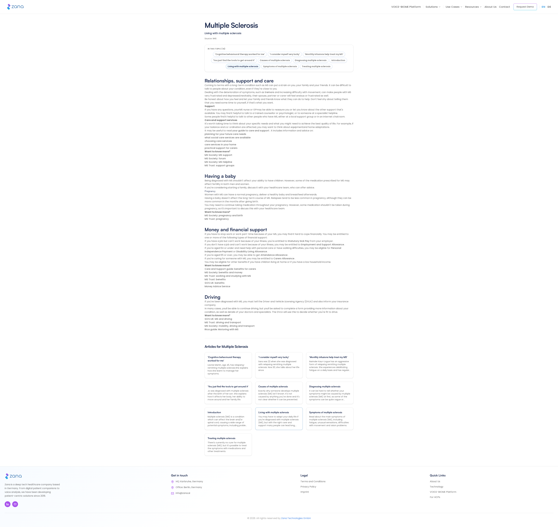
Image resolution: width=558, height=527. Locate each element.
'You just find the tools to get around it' (234, 60)
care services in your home (220, 144)
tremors (270, 92)
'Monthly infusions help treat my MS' (324, 54)
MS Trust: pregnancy (217, 219)
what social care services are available (228, 137)
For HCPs (435, 497)
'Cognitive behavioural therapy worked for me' (240, 54)
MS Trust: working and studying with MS (228, 276)
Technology (436, 486)
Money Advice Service (217, 286)
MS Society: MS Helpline (218, 162)
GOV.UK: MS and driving (218, 319)
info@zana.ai (183, 493)
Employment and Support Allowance (323, 244)
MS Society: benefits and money (223, 272)
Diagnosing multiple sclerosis (311, 60)
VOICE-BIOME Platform (406, 7)
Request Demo (525, 6)
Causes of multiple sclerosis (275, 60)
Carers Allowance (284, 258)
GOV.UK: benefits (215, 283)
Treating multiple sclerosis (316, 66)
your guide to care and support (251, 130)
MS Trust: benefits (215, 279)
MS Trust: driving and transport (223, 322)
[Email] (15, 504)
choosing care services (218, 141)
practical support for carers (221, 148)
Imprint (305, 492)
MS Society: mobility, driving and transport (230, 326)
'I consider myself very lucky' (285, 54)
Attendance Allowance (274, 255)
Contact (504, 7)
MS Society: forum (215, 158)
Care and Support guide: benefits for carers (230, 269)
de (549, 7)
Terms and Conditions (313, 481)
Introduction (338, 60)
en (543, 7)
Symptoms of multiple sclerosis (280, 66)
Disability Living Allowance (252, 251)
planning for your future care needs (225, 134)
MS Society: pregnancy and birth (224, 215)
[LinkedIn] (7, 504)
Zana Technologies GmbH (296, 518)
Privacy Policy (308, 486)
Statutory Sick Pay (299, 241)
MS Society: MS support (218, 155)
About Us (490, 7)
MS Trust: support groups (219, 165)
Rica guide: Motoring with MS (221, 329)
